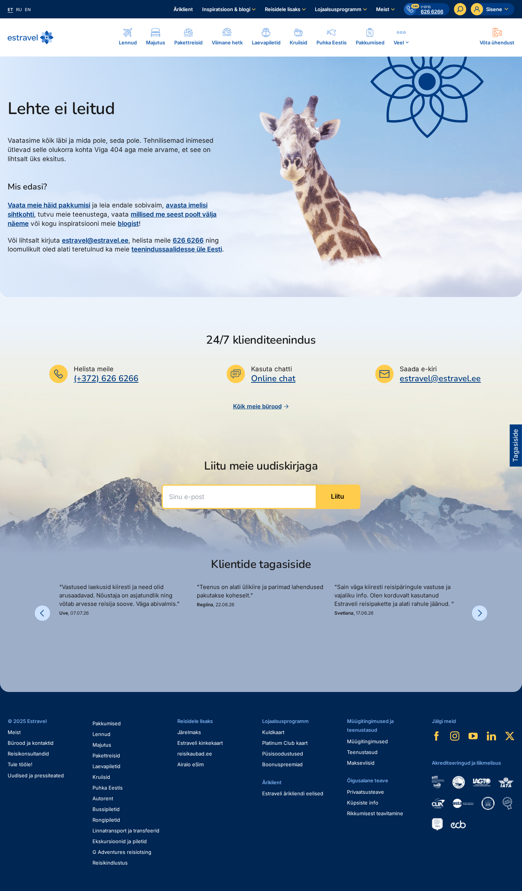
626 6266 (188, 240)
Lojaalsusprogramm (338, 9)
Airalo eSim (190, 764)
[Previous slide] (42, 613)
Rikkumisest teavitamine (375, 813)
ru (19, 9)
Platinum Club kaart (285, 743)
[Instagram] (454, 736)
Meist (382, 9)
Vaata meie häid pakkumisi (49, 205)
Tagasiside (515, 445)
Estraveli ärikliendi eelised (292, 793)
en (28, 9)
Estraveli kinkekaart (200, 743)
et (10, 9)
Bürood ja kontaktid (30, 743)
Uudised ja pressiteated (36, 775)
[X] (509, 736)
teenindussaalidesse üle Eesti (176, 249)
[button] (62, 642)
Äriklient (183, 9)
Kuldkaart (273, 732)
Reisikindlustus (110, 863)
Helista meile (93, 369)
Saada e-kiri (418, 369)
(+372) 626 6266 (106, 378)
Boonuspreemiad (282, 764)
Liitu (337, 496)
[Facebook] (436, 736)
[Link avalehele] (30, 37)
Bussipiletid (106, 809)
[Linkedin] (491, 736)
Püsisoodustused (282, 754)
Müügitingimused (367, 741)
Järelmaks (189, 732)
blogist (128, 223)
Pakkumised (106, 723)
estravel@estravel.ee (95, 240)
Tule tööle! (20, 764)
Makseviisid (360, 763)
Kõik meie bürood (257, 406)
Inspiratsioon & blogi (226, 9)
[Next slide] (479, 613)
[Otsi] (460, 9)
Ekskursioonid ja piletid (119, 841)
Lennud (101, 734)
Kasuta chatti (271, 369)
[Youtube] (473, 736)
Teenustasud (362, 752)
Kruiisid (101, 777)
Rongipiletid (106, 820)
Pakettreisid (106, 755)
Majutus (101, 745)
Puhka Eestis (107, 788)
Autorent (102, 798)
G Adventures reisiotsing (121, 852)
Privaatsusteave (365, 792)
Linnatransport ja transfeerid (125, 830)
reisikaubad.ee (194, 754)
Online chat (273, 378)
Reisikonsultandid (28, 754)
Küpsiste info (362, 803)
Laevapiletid (106, 766)
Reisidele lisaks (282, 9)
